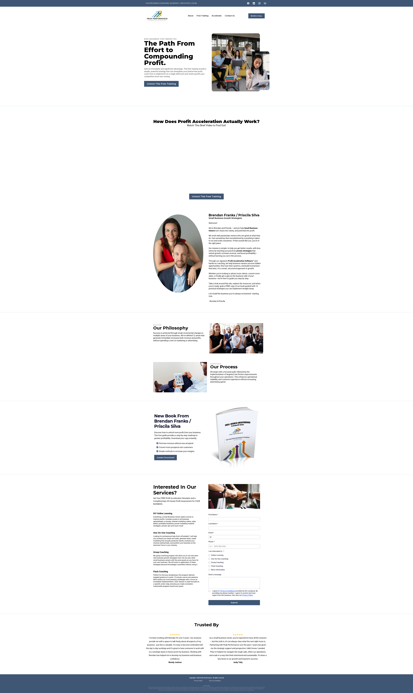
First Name (213, 515)
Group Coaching (217, 562)
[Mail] (265, 3)
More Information (218, 570)
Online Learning (217, 555)
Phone (211, 542)
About (190, 16)
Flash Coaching (217, 566)
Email (211, 533)
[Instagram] (259, 3)
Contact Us (230, 16)
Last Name (213, 524)
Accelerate (217, 16)
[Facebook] (248, 3)
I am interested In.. (216, 551)
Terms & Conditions (227, 591)
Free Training (202, 16)
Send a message (214, 575)
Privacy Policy (247, 595)
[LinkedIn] (254, 3)
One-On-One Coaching (219, 559)
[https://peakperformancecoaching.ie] (165, 16)
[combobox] (211, 546)
